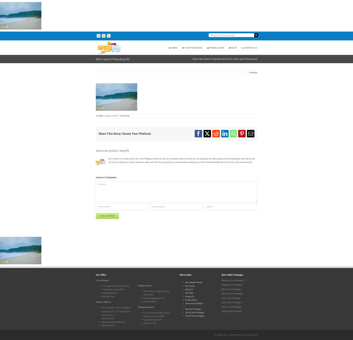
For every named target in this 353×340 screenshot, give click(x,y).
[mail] (109, 36)
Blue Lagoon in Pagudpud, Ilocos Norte (215, 59)
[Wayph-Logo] (109, 41)
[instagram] (103, 36)
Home (194, 59)
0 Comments (124, 116)
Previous (253, 72)
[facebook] (98, 36)
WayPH (100, 116)
